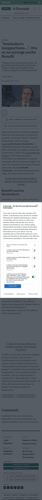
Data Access (21, 294)
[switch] (33, 250)
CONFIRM (13, 286)
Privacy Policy (33, 294)
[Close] (38, 206)
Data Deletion (8, 294)
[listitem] (21, 245)
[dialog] (21, 250)
